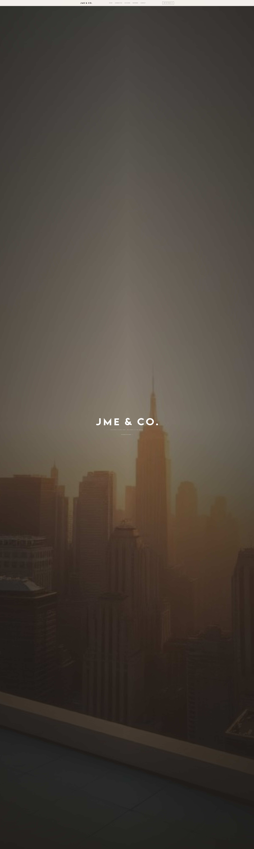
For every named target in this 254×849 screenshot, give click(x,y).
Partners (135, 2)
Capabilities (118, 2)
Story (111, 2)
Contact (143, 2)
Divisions (127, 2)
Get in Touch (167, 2)
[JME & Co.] (86, 3)
